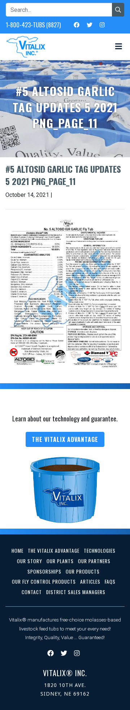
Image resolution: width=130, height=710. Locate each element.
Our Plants (60, 561)
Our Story (29, 561)
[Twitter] (89, 24)
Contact (32, 592)
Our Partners (94, 561)
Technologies (100, 550)
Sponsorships (44, 571)
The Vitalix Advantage (65, 439)
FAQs (110, 581)
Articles (90, 581)
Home (17, 550)
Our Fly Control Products (44, 581)
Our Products (83, 571)
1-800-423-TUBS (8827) (33, 25)
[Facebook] (76, 24)
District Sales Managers (75, 592)
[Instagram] (102, 24)
